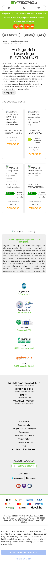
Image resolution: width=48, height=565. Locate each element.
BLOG (41, 35)
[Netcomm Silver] (19, 305)
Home (5, 41)
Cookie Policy (7, 544)
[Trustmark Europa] (28, 305)
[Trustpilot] (24, 340)
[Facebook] (29, 485)
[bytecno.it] (24, 3)
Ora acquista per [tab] (12, 101)
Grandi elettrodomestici (20, 41)
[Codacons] (24, 322)
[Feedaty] (24, 358)
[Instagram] (24, 485)
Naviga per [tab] (9, 92)
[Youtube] (18, 485)
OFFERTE (29, 35)
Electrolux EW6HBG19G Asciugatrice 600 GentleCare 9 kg (35, 134)
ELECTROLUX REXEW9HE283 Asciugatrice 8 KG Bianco (35, 188)
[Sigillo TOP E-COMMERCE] (24, 286)
